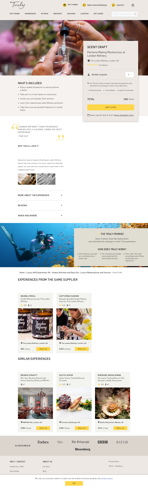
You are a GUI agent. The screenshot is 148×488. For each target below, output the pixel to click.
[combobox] (129, 75)
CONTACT (120, 5)
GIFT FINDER (73, 5)
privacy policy (107, 478)
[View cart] (132, 5)
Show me (43, 349)
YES (74, 483)
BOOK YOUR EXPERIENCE (97, 5)
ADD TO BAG (110, 107)
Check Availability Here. (124, 115)
